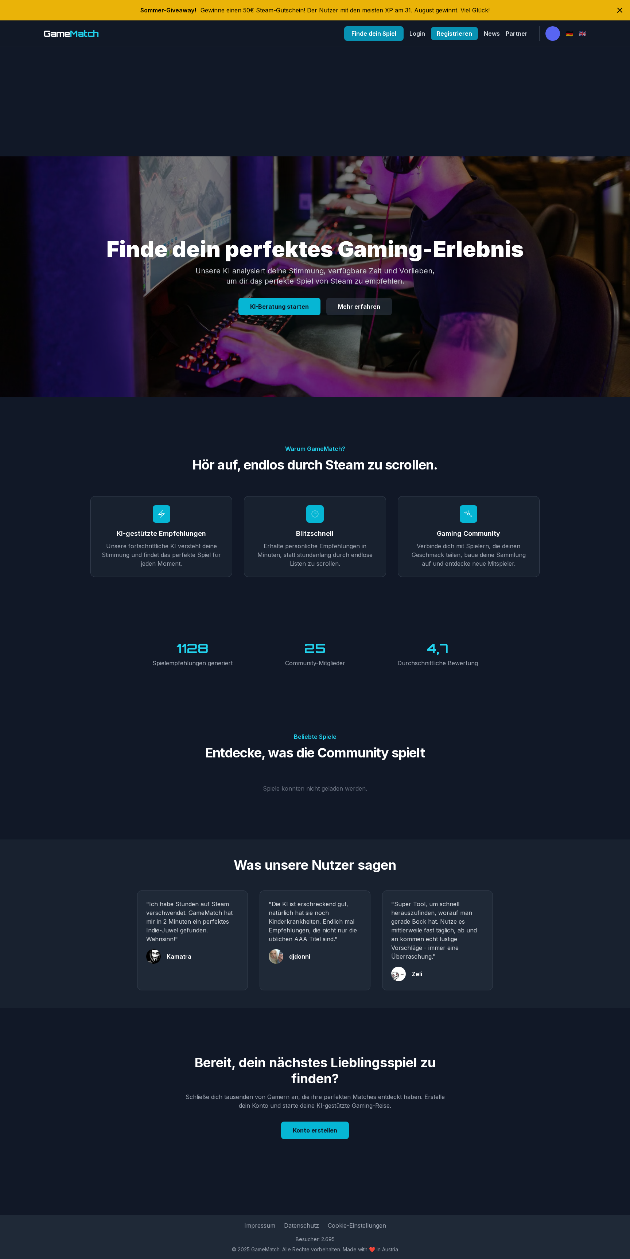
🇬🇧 (582, 33)
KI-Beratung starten (279, 306)
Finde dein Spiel (373, 33)
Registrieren (454, 33)
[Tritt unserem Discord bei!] (552, 33)
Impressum (259, 1225)
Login (417, 33)
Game (71, 33)
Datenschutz (301, 1225)
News (492, 33)
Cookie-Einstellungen (357, 1225)
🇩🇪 (569, 33)
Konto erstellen (315, 1130)
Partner (517, 33)
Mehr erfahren (359, 306)
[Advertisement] (315, 102)
